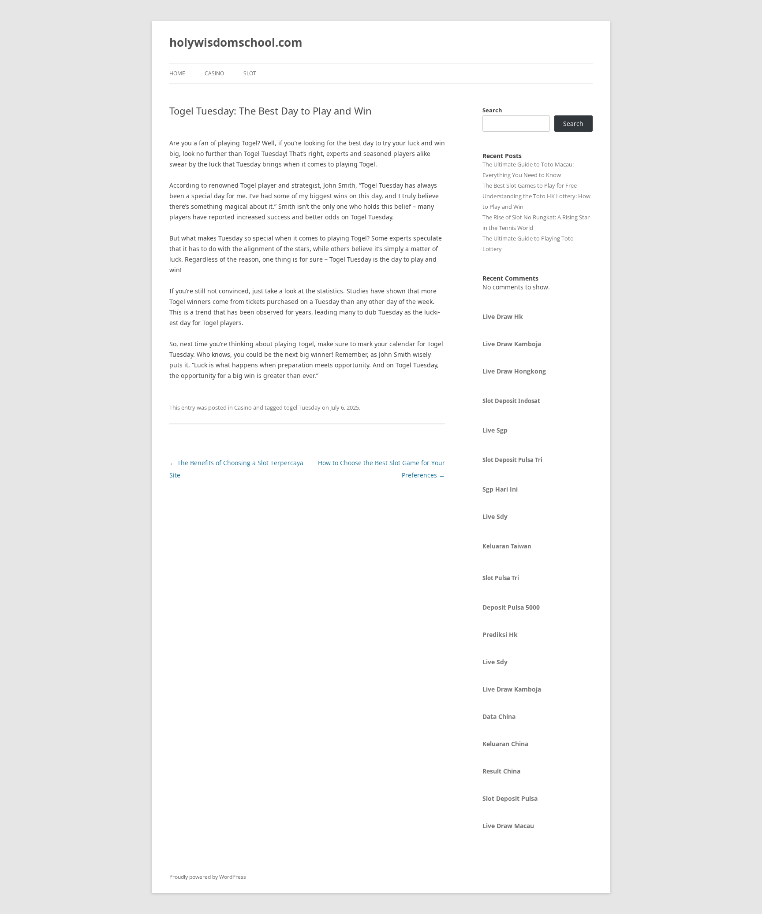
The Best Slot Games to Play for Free (529, 185)
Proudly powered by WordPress (207, 877)
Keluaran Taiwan (506, 546)
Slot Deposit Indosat (511, 401)
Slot (249, 73)
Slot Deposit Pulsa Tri (512, 460)
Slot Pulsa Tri (500, 578)
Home (177, 73)
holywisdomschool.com (236, 42)
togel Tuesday (302, 407)
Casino (214, 73)
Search (492, 110)
